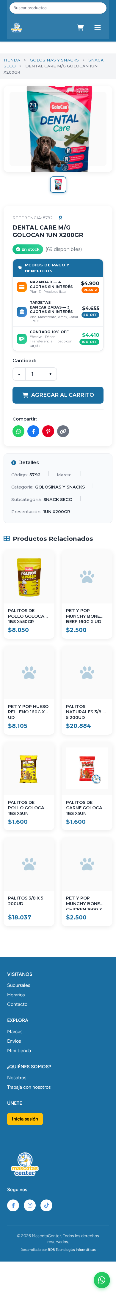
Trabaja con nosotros (29, 1087)
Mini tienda (19, 1050)
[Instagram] (30, 1205)
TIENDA (12, 60)
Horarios (16, 995)
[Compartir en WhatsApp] (18, 431)
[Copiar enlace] (63, 431)
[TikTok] (46, 1205)
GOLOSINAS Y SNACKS (54, 60)
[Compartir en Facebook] (33, 431)
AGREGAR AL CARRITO (62, 395)
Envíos (14, 1041)
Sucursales (18, 985)
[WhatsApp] (102, 1280)
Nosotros (16, 1077)
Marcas (14, 1031)
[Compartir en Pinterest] (48, 431)
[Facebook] (13, 1205)
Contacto (17, 1004)
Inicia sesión (25, 1119)
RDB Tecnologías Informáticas (72, 1250)
